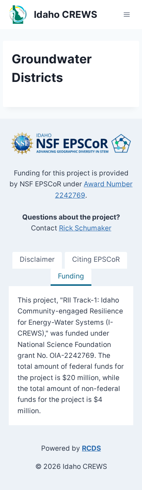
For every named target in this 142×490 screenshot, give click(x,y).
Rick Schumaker (85, 228)
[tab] (37, 260)
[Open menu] (126, 14)
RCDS (91, 448)
